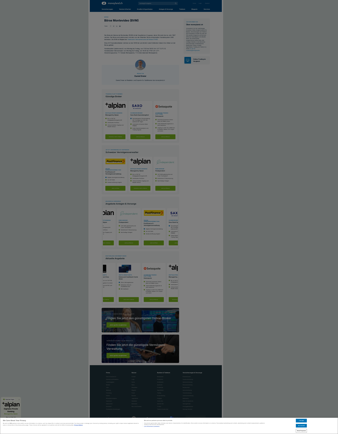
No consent (301, 425)
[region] (169, 426)
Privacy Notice (78, 425)
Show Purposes (301, 430)
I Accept (301, 420)
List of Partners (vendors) (151, 426)
